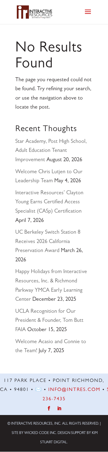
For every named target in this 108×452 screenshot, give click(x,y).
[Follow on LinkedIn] (59, 408)
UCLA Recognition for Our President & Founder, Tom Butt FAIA (49, 321)
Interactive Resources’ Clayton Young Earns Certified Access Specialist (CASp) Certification (49, 202)
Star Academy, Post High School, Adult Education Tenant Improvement (51, 151)
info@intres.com (74, 390)
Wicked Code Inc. (40, 433)
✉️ (38, 390)
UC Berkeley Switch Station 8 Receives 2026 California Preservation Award (47, 242)
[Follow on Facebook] (49, 408)
